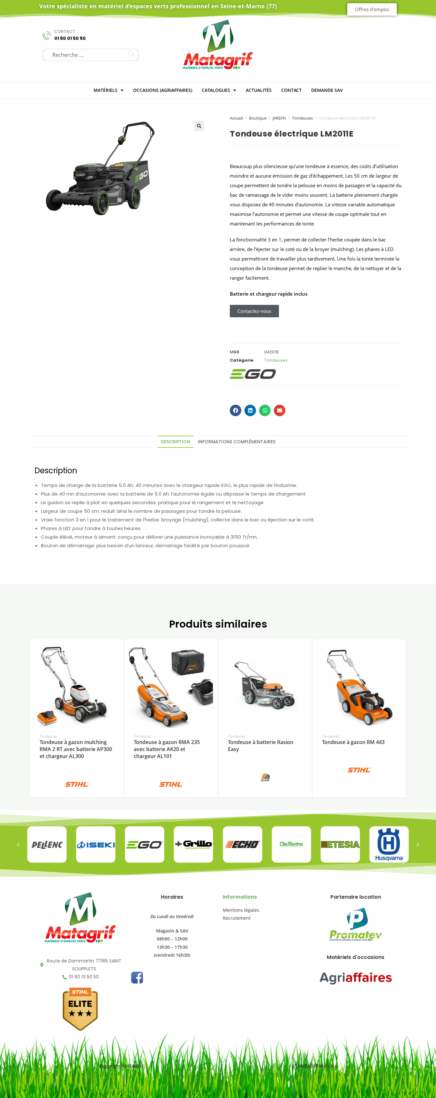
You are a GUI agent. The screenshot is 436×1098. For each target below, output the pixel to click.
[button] (199, 126)
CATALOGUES (216, 90)
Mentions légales (241, 910)
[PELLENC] (265, 777)
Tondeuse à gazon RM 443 (353, 742)
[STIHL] (77, 784)
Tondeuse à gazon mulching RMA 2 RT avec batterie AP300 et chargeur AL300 (76, 749)
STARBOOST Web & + (314, 1066)
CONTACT (291, 90)
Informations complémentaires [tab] (236, 441)
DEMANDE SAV (327, 90)
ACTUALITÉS (259, 90)
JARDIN (279, 118)
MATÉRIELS (105, 90)
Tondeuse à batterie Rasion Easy (260, 746)
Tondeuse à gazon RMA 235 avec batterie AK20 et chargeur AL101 (167, 749)
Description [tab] (175, 441)
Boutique (258, 118)
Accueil (236, 118)
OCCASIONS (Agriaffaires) (162, 90)
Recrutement (237, 918)
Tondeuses (302, 118)
